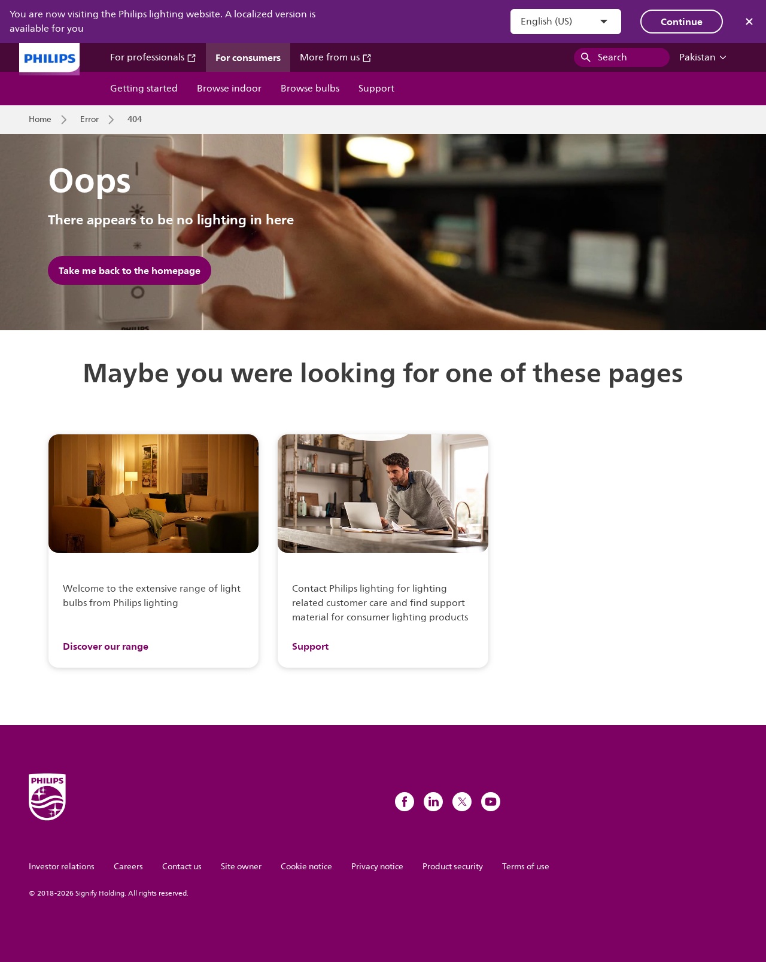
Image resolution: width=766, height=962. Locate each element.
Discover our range (105, 646)
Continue (682, 21)
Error (89, 119)
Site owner (241, 866)
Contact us (182, 866)
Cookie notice (306, 866)
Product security (452, 866)
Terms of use (525, 866)
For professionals (148, 57)
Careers (128, 866)
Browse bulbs (310, 88)
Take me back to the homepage (129, 270)
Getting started (144, 88)
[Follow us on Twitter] (462, 801)
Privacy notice (377, 866)
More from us (331, 57)
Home (40, 119)
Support (376, 88)
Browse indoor (229, 88)
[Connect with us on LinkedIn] (433, 801)
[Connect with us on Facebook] (404, 801)
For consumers (248, 57)
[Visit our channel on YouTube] (490, 801)
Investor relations (62, 866)
